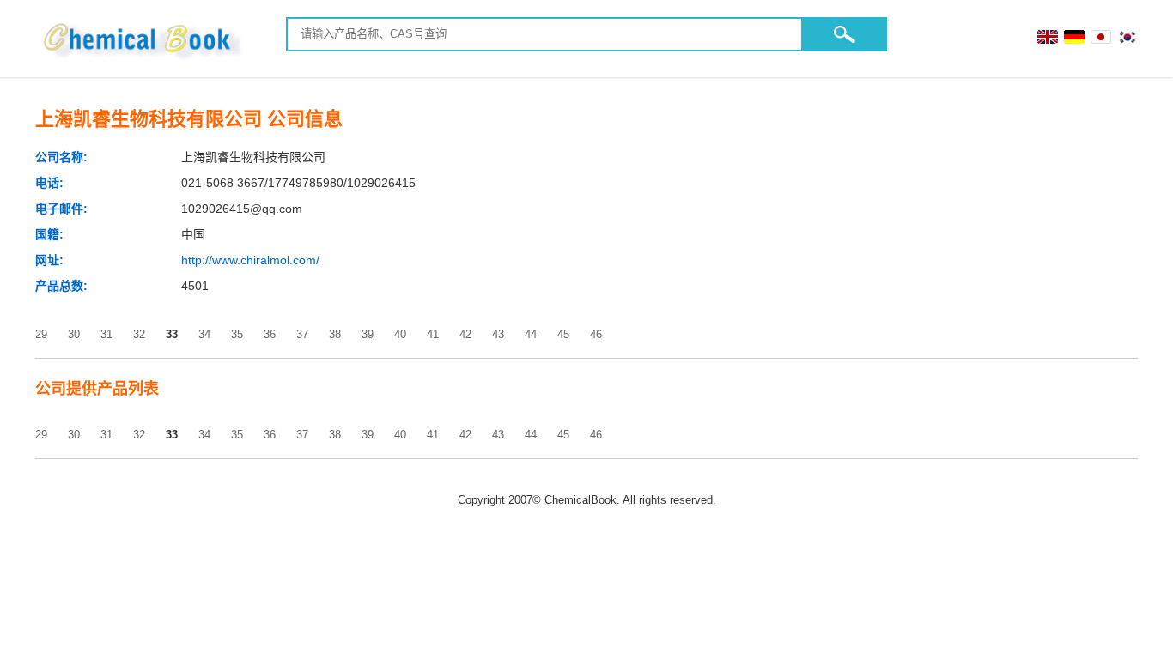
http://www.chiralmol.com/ (250, 260)
